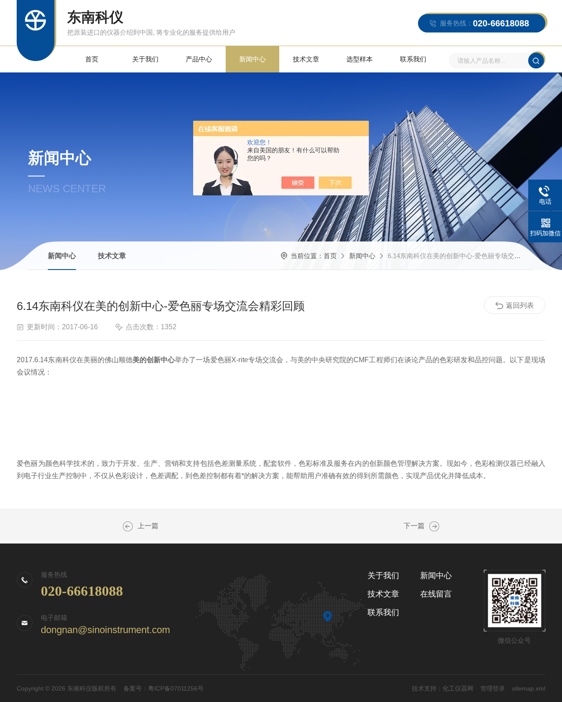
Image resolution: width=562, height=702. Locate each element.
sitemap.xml (528, 688)
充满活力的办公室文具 (434, 526)
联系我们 (413, 59)
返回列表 (520, 305)
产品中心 (199, 59)
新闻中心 (252, 59)
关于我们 (145, 59)
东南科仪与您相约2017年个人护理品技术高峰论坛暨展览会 (127, 526)
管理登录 (492, 688)
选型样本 (359, 59)
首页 (91, 59)
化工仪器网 (458, 688)
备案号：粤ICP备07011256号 (163, 688)
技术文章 (306, 59)
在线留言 (436, 594)
